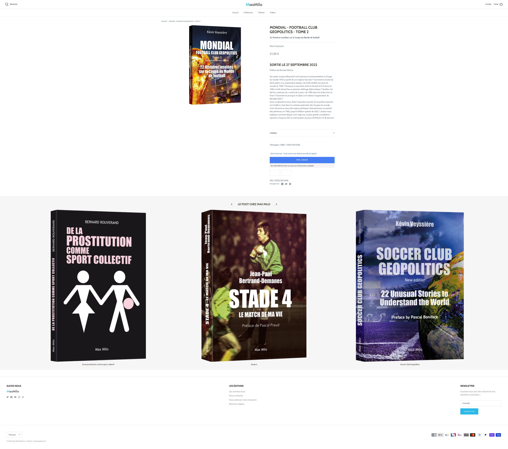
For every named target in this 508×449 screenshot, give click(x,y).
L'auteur (273, 133)
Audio (286, 173)
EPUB (275, 173)
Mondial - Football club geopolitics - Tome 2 (184, 21)
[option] (215, 65)
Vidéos (273, 13)
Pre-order (302, 160)
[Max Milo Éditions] (254, 4)
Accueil (235, 13)
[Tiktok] (23, 397)
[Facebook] (11, 397)
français (12, 435)
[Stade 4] (254, 286)
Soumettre (469, 411)
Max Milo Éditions (18, 441)
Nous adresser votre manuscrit (243, 400)
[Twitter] (8, 397)
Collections (248, 13)
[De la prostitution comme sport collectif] (98, 286)
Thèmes (261, 13)
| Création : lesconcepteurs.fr (36, 441)
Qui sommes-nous (237, 391)
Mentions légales (236, 404)
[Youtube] (15, 397)
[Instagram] (19, 397)
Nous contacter (236, 395)
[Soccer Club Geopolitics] (410, 286)
